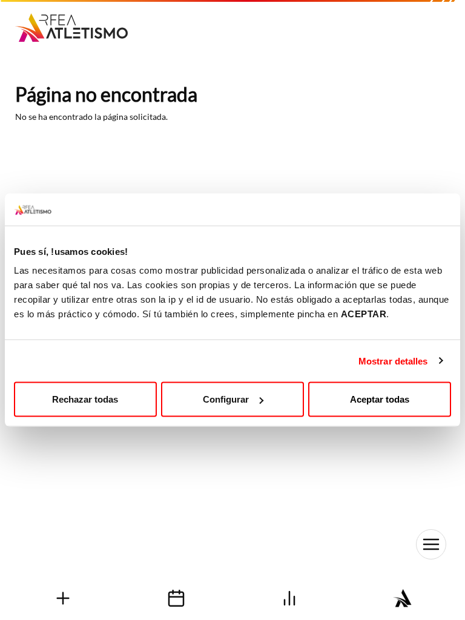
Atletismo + (62, 598)
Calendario (175, 598)
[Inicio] (76, 23)
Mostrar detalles (393, 360)
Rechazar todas (85, 399)
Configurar (226, 399)
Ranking (289, 598)
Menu (431, 544)
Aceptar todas (379, 399)
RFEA (402, 598)
